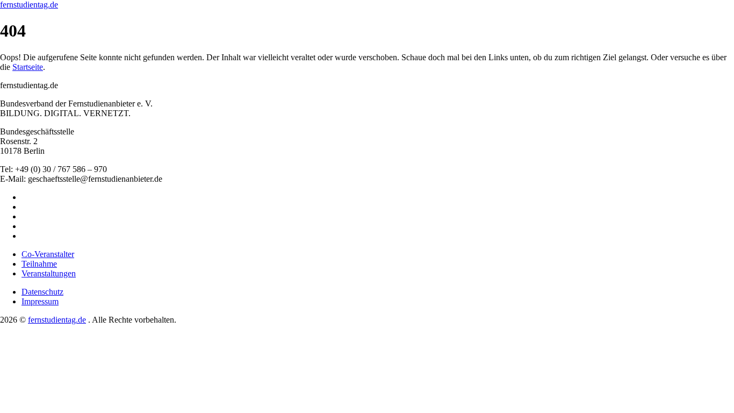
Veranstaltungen (48, 273)
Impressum (40, 301)
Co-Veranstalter (47, 254)
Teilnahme (39, 263)
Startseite (27, 67)
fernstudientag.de (29, 4)
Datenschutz (42, 291)
